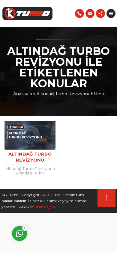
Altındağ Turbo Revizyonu (30, 157)
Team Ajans (45, 206)
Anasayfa (22, 94)
